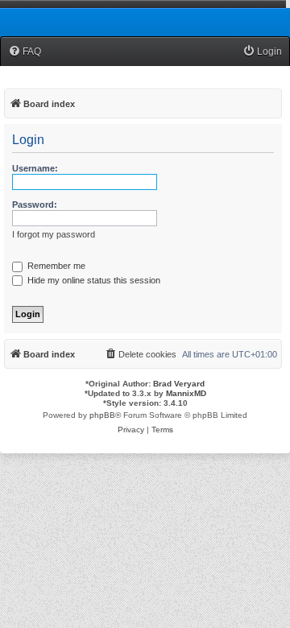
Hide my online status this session (92, 280)
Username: (35, 168)
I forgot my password (53, 234)
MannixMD (186, 393)
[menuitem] (24, 52)
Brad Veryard (179, 383)
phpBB (102, 415)
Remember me (55, 266)
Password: (34, 204)
